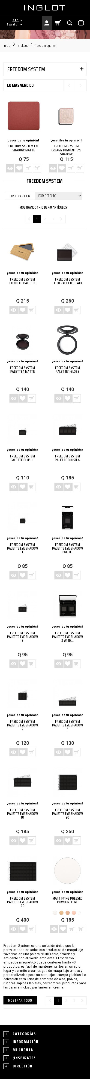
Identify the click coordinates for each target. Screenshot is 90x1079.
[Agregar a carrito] (31, 310)
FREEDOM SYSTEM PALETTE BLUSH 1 (22, 458)
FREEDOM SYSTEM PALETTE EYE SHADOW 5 (67, 725)
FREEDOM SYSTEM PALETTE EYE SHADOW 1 (22, 548)
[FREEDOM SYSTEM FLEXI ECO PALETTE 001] (22, 252)
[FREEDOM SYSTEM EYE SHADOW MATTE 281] (24, 116)
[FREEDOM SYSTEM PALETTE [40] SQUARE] (22, 871)
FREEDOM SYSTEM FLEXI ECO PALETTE (22, 281)
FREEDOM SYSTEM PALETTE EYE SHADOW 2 (22, 636)
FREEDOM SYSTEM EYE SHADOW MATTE (24, 148)
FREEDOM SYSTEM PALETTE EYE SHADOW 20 (67, 813)
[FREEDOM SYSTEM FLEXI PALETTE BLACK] (67, 252)
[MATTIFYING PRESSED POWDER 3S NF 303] (67, 912)
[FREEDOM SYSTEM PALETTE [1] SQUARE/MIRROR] (67, 517)
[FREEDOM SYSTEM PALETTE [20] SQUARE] (67, 782)
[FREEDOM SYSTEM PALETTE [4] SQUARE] (22, 694)
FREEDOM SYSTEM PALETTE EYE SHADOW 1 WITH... (67, 548)
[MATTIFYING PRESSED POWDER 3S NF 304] (73, 912)
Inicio (6, 45)
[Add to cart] (28, 168)
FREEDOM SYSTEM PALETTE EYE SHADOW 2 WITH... (67, 636)
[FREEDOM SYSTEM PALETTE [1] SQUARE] (22, 517)
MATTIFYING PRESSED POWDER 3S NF (68, 900)
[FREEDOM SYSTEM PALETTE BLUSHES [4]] (67, 428)
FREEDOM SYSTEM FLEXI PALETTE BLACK (67, 281)
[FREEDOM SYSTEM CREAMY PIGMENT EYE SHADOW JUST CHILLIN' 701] (66, 116)
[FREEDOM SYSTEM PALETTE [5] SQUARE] (67, 694)
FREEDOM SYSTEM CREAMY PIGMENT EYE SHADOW (66, 150)
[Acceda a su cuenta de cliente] (47, 23)
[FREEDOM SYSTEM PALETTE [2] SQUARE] (22, 605)
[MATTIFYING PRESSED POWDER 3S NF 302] (61, 912)
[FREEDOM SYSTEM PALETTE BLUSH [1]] (22, 428)
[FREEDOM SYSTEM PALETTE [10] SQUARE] (22, 782)
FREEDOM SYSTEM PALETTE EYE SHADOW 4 (22, 725)
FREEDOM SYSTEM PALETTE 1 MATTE (22, 369)
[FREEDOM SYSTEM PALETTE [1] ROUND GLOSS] (67, 340)
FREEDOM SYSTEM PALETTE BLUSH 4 (67, 458)
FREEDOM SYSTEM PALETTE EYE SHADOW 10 (22, 813)
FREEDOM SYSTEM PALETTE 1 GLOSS (67, 369)
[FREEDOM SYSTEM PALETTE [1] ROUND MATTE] (22, 340)
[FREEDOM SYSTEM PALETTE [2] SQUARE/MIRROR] (67, 605)
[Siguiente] (61, 219)
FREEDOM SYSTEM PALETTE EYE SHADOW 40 (22, 902)
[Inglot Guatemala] (45, 7)
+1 (80, 913)
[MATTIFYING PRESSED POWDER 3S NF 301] (67, 871)
